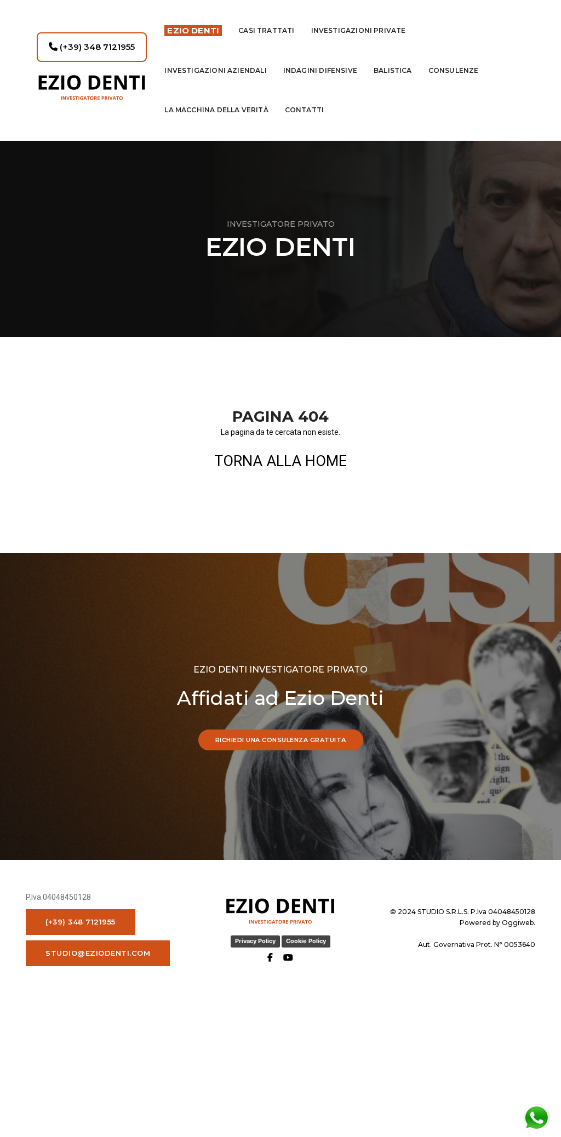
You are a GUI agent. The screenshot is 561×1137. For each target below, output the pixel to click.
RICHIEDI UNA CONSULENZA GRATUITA (280, 740)
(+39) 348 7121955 (96, 47)
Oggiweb (518, 922)
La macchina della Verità (216, 110)
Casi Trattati (266, 30)
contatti (304, 110)
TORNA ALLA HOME (280, 461)
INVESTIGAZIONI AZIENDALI (215, 70)
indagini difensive (320, 70)
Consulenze (453, 70)
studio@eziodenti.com (97, 953)
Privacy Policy (255, 941)
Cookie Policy (306, 941)
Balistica (393, 70)
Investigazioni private (358, 30)
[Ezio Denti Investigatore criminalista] (92, 87)
